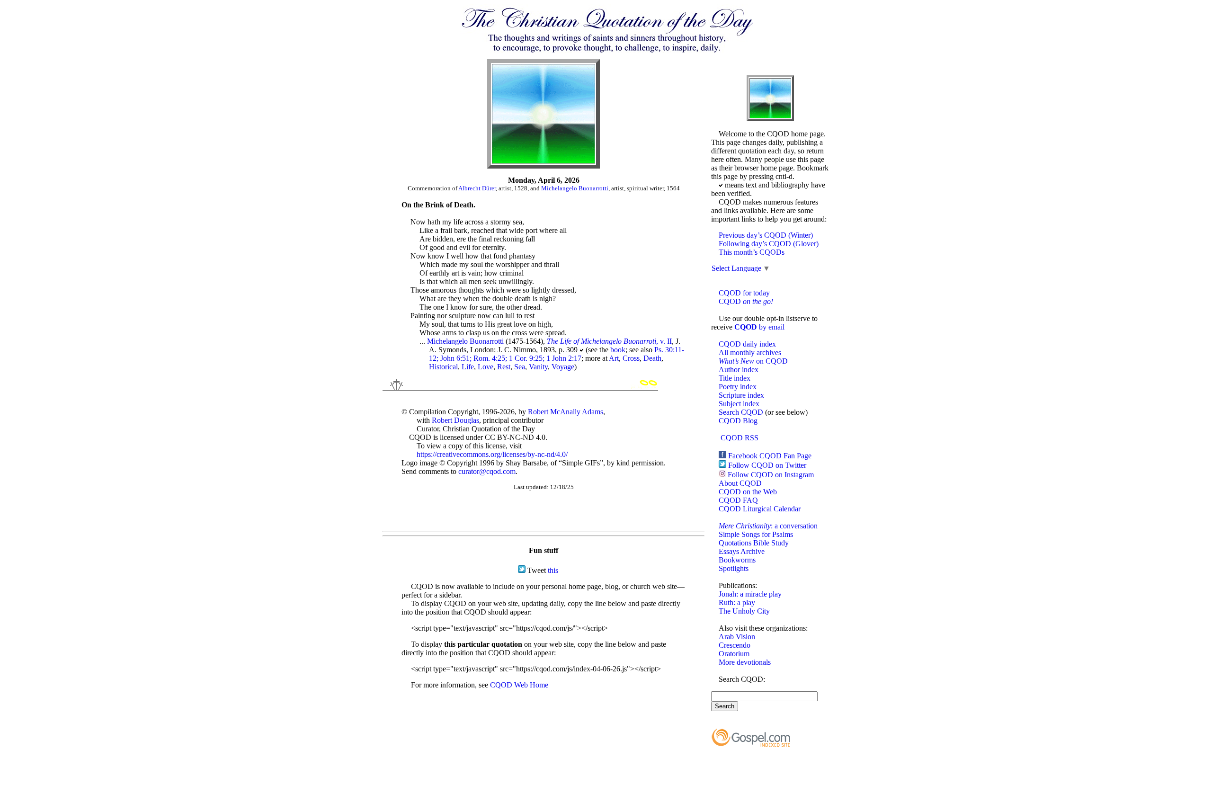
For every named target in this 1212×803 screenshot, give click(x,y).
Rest (503, 367)
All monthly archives (750, 352)
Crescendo (734, 645)
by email (759, 327)
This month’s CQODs (751, 252)
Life (468, 367)
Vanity (538, 367)
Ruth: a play (737, 602)
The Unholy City (744, 611)
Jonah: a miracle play (750, 594)
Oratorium (734, 654)
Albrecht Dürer (477, 188)
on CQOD (753, 361)
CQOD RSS (739, 438)
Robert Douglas (455, 420)
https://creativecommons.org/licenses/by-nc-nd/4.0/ (492, 454)
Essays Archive (742, 551)
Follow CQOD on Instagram (771, 475)
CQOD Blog (738, 421)
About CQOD (740, 483)
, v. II (609, 341)
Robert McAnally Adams (565, 412)
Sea (519, 367)
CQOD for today (744, 293)
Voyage (563, 367)
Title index (734, 378)
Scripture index (741, 395)
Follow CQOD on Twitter (767, 465)
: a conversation (768, 526)
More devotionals (745, 662)
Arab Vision (737, 637)
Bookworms (737, 560)
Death (652, 358)
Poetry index (738, 387)
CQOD (746, 301)
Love (485, 367)
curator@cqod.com (487, 471)
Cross (631, 358)
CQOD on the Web (748, 492)
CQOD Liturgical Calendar (760, 509)
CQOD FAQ (738, 500)
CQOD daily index (747, 344)
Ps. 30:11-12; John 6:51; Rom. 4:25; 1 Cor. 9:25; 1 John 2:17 (556, 354)
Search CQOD (741, 412)
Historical (443, 367)
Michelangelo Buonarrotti (574, 188)
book (617, 350)
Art (614, 358)
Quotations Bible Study (754, 543)
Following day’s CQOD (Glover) (769, 244)
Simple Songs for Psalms (756, 534)
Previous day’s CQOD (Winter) (766, 235)
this (553, 570)
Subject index (739, 404)
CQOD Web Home (519, 685)
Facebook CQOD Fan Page (769, 456)
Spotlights (734, 568)
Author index (738, 370)
